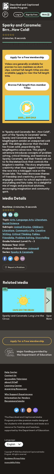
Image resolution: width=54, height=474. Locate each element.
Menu (44, 15)
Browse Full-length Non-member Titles (27, 86)
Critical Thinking (21, 234)
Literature (41, 219)
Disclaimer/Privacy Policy (14, 458)
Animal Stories (22, 226)
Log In (20, 72)
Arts (12, 219)
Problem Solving (24, 237)
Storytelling (42, 237)
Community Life (25, 230)
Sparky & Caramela (22, 251)
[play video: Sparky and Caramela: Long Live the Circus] (23, 311)
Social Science (10, 223)
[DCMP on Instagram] (29, 410)
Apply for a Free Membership (27, 57)
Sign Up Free (32, 14)
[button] (4, 258)
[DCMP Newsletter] (35, 410)
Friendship (8, 237)
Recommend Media (14, 401)
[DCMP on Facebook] (22, 410)
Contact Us (10, 375)
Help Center (10, 372)
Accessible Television (15, 379)
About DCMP (11, 382)
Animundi (33, 248)
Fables (36, 234)
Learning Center (13, 385)
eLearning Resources (15, 389)
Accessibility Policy (12, 462)
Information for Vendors (17, 397)
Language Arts (25, 219)
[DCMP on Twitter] (16, 410)
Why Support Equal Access (18, 394)
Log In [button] (18, 14)
